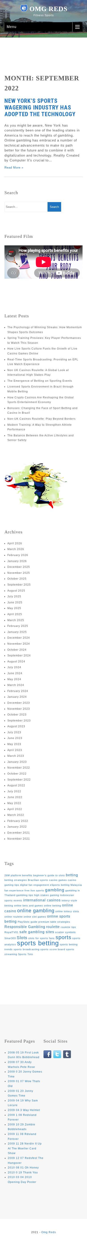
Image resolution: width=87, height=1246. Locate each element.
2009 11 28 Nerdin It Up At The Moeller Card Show (25, 1148)
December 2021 (18, 832)
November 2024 (18, 643)
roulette (53, 927)
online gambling (35, 910)
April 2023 (14, 750)
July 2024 (14, 667)
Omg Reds (48, 8)
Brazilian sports (38, 880)
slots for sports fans (41, 938)
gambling (54, 890)
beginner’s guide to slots (49, 875)
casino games (58, 880)
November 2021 (18, 838)
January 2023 (17, 761)
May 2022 (14, 803)
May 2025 (14, 608)
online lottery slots (67, 911)
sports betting (38, 943)
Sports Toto (25, 954)
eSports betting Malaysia (66, 885)
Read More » (13, 167)
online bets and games (28, 905)
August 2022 (16, 785)
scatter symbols (65, 932)
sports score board (52, 949)
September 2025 (19, 584)
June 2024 (14, 673)
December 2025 (18, 566)
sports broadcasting (26, 949)
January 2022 (17, 826)
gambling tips (24, 895)
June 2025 (14, 602)
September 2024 (19, 655)
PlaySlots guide (27, 921)
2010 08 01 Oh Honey (23, 1167)
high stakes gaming (46, 895)
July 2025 (14, 596)
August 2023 (16, 726)
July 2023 (14, 732)
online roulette (13, 916)
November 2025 (18, 572)
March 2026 (15, 549)
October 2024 (17, 649)
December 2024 (18, 637)
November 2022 (18, 767)
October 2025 (17, 578)
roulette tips (68, 927)
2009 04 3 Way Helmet (24, 1110)
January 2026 (17, 561)
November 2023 (18, 708)
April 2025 (14, 614)
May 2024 (14, 679)
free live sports (34, 890)
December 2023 (18, 702)
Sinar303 (10, 938)
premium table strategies (54, 921)
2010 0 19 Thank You (23, 1172)
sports (63, 937)
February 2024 (17, 691)
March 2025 (15, 620)
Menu (12, 27)
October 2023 (17, 714)
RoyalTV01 (11, 932)
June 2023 (14, 738)
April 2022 (14, 809)
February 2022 (17, 821)
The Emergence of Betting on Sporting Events (39, 380)
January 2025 (17, 632)
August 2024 (16, 661)
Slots (22, 937)
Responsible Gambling (24, 927)
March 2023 (15, 755)
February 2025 (17, 626)
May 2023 (14, 744)
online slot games (35, 916)
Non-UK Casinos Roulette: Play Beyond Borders (41, 418)
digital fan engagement (34, 885)
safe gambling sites (36, 932)
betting (72, 875)
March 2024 (15, 685)
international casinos (42, 900)
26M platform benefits (18, 875)
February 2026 (17, 555)
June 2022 (14, 797)
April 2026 (14, 543)
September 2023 (19, 720)
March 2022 (15, 815)
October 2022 (17, 773)
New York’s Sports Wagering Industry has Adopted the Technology (40, 107)
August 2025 (16, 590)
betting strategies (15, 880)
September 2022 (19, 779)
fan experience (14, 890)
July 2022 (14, 791)
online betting (52, 905)
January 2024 (17, 696)
